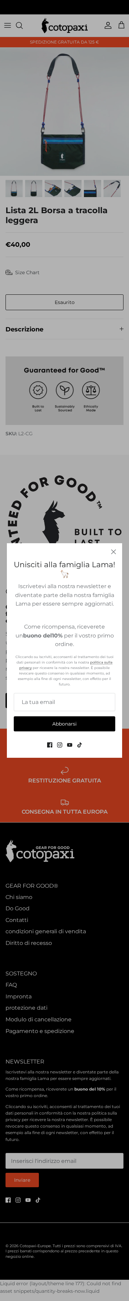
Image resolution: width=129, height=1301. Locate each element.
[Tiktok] (79, 744)
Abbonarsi (64, 724)
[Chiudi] (113, 551)
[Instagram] (59, 744)
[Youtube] (69, 744)
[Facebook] (49, 744)
